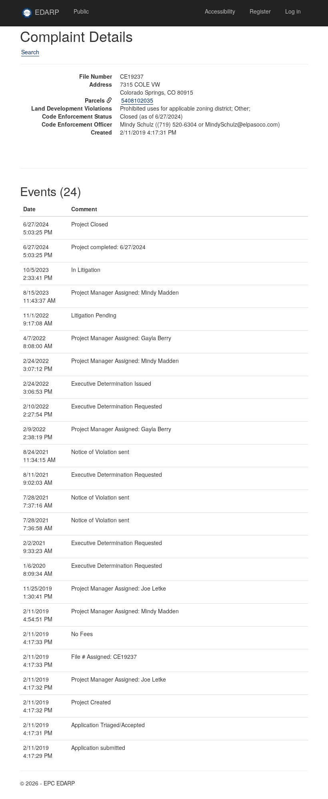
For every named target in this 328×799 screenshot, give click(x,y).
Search (30, 52)
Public (81, 11)
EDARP (49, 15)
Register (260, 11)
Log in (293, 11)
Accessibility (220, 11)
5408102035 (137, 100)
